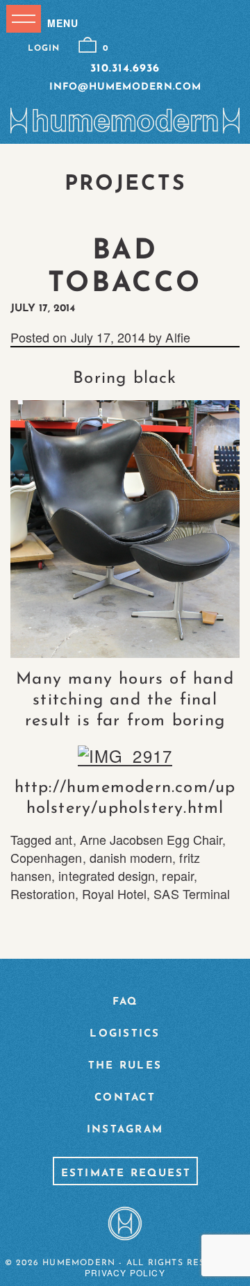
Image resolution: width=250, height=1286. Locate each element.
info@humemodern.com (125, 87)
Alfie (177, 337)
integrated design (106, 875)
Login (44, 48)
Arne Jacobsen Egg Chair (151, 839)
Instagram (125, 1130)
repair (177, 875)
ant (63, 839)
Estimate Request (126, 1174)
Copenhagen (46, 857)
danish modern (131, 857)
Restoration (42, 893)
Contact (125, 1098)
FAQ (125, 1002)
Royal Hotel (114, 893)
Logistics (125, 1034)
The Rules (125, 1066)
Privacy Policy (125, 1272)
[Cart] (87, 45)
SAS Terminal (191, 893)
